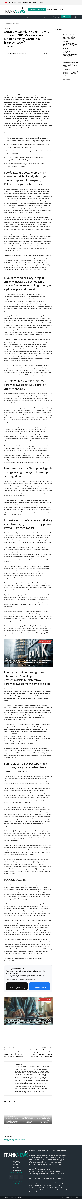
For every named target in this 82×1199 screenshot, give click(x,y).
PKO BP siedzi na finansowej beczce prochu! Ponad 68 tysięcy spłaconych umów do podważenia (44, 1120)
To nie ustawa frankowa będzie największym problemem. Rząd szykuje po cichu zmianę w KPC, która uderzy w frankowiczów (41, 1053)
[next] (76, 9)
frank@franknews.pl (16, 1172)
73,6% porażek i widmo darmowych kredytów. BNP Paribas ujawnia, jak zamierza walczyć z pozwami (28, 1120)
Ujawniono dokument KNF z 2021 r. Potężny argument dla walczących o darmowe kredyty (70, 64)
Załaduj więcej (66, 79)
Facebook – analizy (39, 988)
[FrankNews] (5, 53)
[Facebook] (11, 1177)
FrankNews (12, 53)
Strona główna (8, 23)
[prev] (73, 9)
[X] (16, 1177)
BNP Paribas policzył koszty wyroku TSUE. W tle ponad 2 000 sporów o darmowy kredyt (70, 73)
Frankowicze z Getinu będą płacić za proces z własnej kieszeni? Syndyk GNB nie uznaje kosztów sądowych (13, 1053)
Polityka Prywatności (16, 1181)
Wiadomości (16, 23)
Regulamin (16, 1183)
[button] (76, 17)
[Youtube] (22, 1177)
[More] (67, 1038)
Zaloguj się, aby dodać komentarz (15, 1140)
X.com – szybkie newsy (17, 988)
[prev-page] (5, 1127)
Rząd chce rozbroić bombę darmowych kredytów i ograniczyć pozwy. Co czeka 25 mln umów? (12, 1120)
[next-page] (8, 1127)
